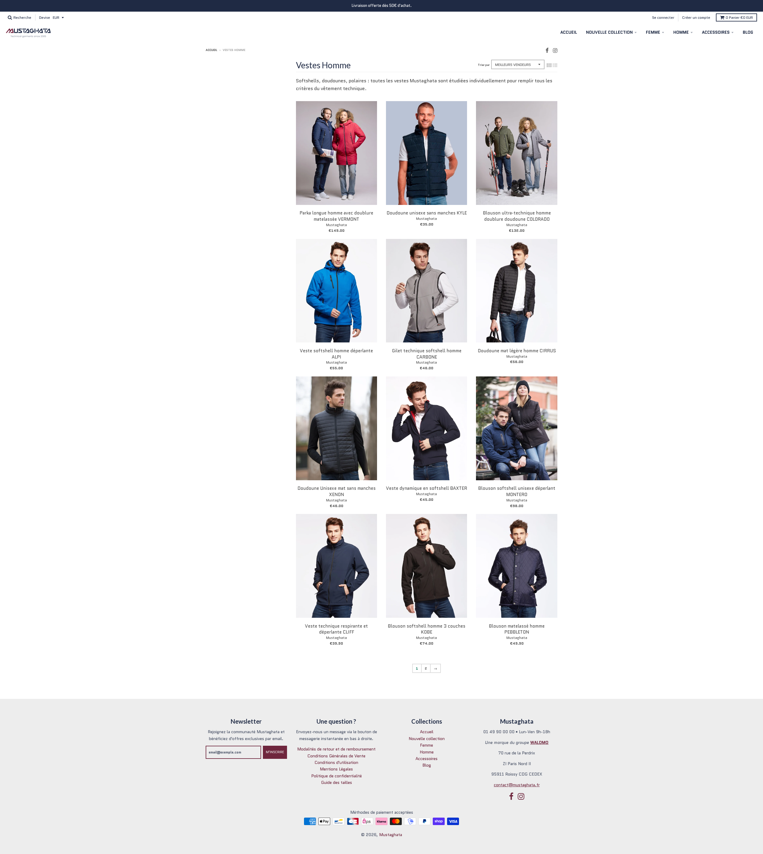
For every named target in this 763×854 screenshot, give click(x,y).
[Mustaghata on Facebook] (547, 50)
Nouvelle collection (609, 32)
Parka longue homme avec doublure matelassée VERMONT (336, 216)
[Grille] (549, 65)
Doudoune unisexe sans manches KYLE (427, 213)
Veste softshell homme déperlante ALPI (336, 354)
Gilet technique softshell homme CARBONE (426, 354)
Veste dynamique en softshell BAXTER (426, 488)
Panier (739, 17)
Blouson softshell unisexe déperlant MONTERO (516, 491)
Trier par (484, 65)
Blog (748, 32)
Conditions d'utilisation (336, 762)
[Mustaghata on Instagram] (555, 50)
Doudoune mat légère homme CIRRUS (517, 351)
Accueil (568, 32)
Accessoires (716, 32)
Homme (681, 32)
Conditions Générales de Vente (336, 756)
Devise (44, 17)
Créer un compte (696, 17)
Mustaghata (336, 224)
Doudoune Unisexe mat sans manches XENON (336, 491)
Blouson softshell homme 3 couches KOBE (426, 629)
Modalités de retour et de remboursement (336, 749)
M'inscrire (275, 752)
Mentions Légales (336, 769)
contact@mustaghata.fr (517, 785)
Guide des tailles (336, 782)
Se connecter (663, 17)
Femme (653, 32)
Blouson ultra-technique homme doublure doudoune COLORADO (517, 216)
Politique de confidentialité (336, 776)
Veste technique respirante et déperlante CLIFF (336, 629)
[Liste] (555, 65)
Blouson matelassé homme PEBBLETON (517, 629)
